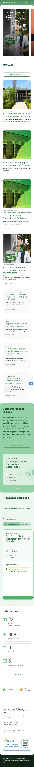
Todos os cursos (17, 445)
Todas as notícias (17, 74)
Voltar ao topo (18, 674)
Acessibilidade (31, 14)
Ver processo (18, 598)
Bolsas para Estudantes (12, 524)
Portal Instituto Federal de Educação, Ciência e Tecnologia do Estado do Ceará (11, 2)
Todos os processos (17, 508)
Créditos (32, 14)
